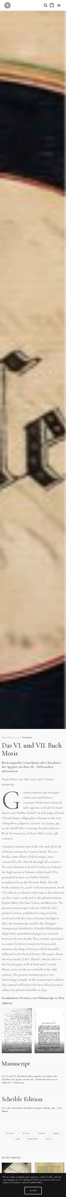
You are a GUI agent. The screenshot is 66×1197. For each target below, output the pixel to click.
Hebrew (56, 1133)
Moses (48, 1139)
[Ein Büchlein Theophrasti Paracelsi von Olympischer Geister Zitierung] (16, 1173)
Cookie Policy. (36, 1182)
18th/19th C (10, 1133)
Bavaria (26, 1133)
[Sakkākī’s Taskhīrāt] (49, 1173)
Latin (16, 1139)
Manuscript (32, 1139)
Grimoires (27, 737)
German (41, 1133)
